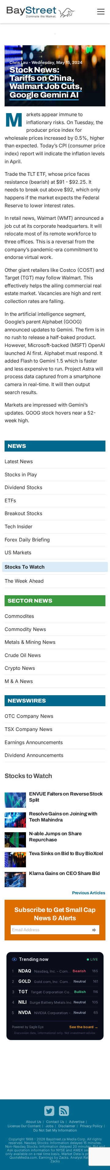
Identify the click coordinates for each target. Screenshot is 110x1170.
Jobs (49, 1126)
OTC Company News (29, 716)
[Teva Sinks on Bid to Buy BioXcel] (15, 859)
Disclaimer (66, 1126)
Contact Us (55, 1122)
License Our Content (24, 1126)
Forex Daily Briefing (27, 540)
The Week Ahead (24, 581)
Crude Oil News (23, 655)
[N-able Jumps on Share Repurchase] (15, 839)
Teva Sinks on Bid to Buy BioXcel (66, 853)
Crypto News (20, 668)
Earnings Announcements (34, 742)
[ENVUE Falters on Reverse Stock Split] (15, 800)
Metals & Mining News (30, 642)
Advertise (76, 1122)
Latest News (19, 461)
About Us (33, 1122)
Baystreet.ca (56, 1139)
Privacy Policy (91, 1126)
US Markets (18, 552)
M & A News (19, 681)
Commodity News (25, 629)
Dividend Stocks (23, 487)
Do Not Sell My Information (55, 1130)
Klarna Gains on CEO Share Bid (64, 873)
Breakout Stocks (23, 513)
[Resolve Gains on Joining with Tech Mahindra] (15, 820)
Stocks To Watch (25, 567)
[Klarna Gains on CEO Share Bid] (15, 879)
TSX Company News (28, 729)
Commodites (19, 616)
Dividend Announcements (34, 755)
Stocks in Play (21, 474)
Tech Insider (18, 526)
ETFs (10, 500)
